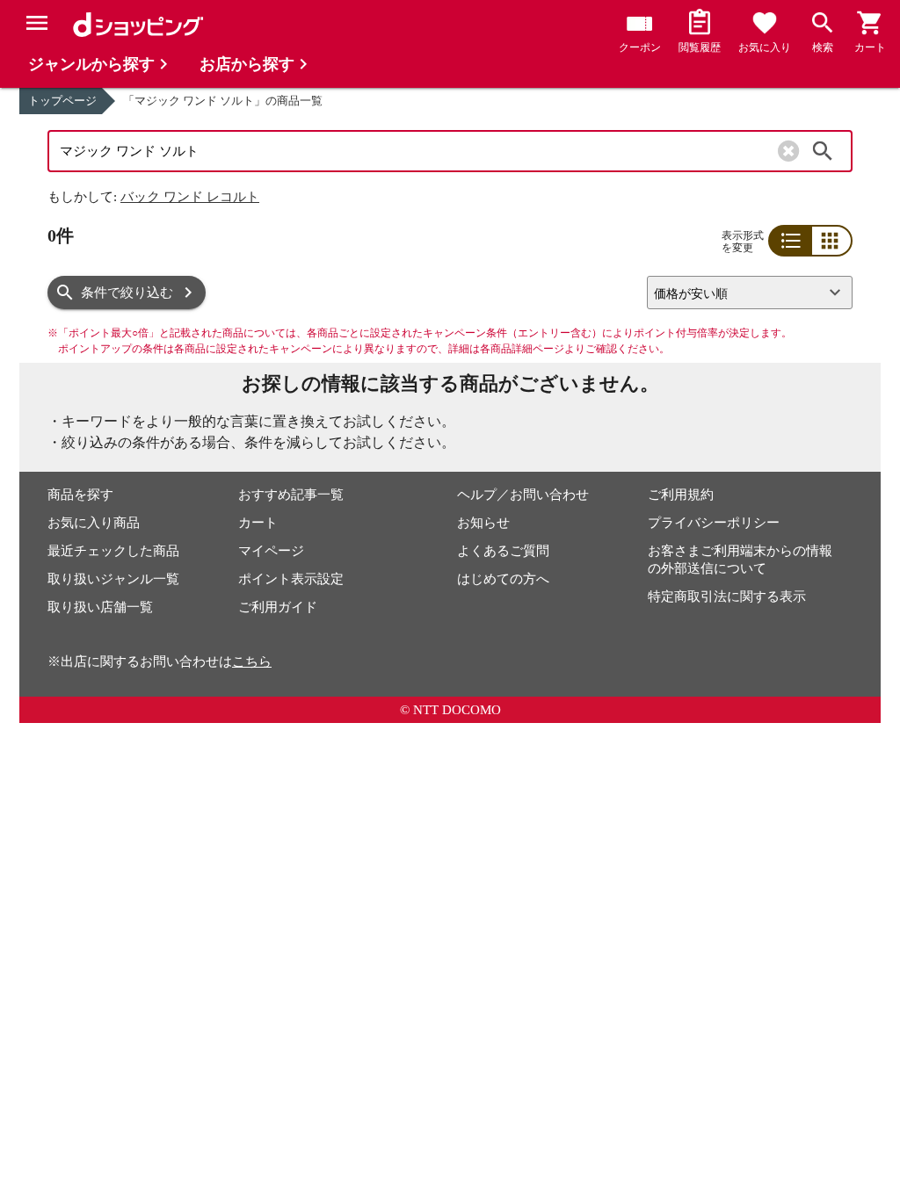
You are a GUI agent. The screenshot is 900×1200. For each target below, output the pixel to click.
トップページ (62, 100)
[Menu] (37, 23)
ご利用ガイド (277, 607)
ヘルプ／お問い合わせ (523, 495)
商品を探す (80, 495)
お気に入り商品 (93, 523)
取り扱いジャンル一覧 (113, 579)
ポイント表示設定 (291, 579)
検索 (822, 151)
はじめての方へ (503, 579)
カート (258, 523)
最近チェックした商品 (113, 551)
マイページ (271, 551)
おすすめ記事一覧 (291, 495)
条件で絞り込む (127, 293)
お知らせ (483, 523)
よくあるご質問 (503, 551)
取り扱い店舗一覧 (100, 607)
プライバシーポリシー (714, 523)
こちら (252, 661)
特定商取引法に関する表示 (727, 596)
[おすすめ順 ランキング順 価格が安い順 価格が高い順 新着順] (743, 292)
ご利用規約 (681, 495)
